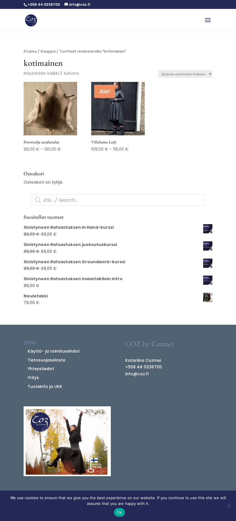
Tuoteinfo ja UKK (45, 386)
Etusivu (30, 51)
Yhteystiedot (41, 369)
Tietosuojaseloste (46, 360)
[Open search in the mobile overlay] (118, 200)
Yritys (33, 377)
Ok (119, 512)
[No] (229, 506)
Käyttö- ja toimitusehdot (54, 351)
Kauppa (48, 51)
